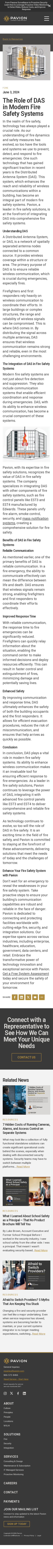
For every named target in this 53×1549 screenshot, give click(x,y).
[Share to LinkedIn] (21, 997)
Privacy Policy (29, 1536)
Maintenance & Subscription (17, 1465)
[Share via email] (35, 997)
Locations (8, 1421)
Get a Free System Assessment (26, 974)
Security (7, 1443)
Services (11, 1456)
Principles (8, 1412)
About (9, 1403)
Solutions (12, 1434)
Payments (12, 1501)
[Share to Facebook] (15, 997)
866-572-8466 (11, 1375)
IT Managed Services (14, 1470)
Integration (9, 1448)
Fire (5, 1439)
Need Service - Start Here (16, 1379)
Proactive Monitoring (13, 1474)
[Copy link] (42, 997)
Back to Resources (13, 39)
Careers (10, 1483)
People (7, 1417)
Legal (39, 1536)
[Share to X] (28, 997)
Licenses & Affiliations (12, 1536)
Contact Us (26, 1057)
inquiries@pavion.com (14, 1371)
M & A (7, 1425)
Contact (11, 1492)
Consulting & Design (13, 1461)
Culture (7, 1408)
